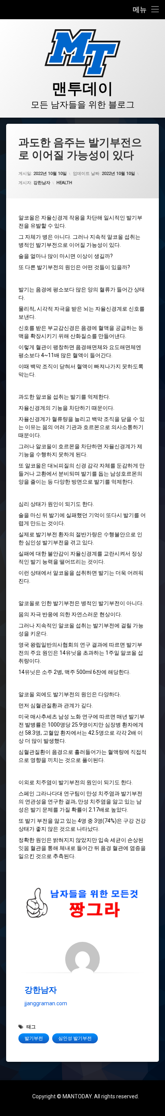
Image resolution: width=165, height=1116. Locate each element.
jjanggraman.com (46, 1003)
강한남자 (41, 182)
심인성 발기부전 (75, 1038)
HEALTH (64, 182)
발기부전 (34, 1038)
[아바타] (82, 959)
